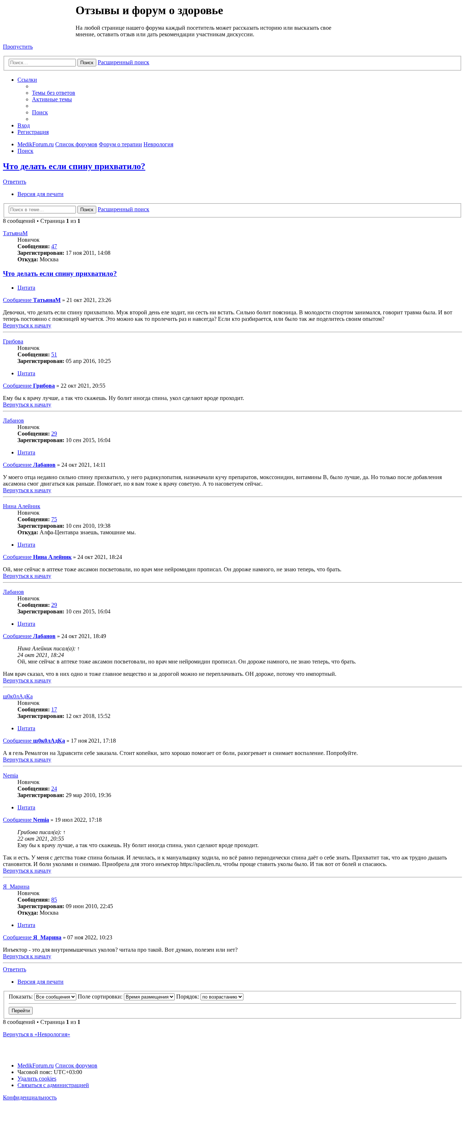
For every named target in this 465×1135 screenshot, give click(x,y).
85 (54, 900)
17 (54, 709)
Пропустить (18, 47)
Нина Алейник (21, 506)
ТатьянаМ (15, 233)
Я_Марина (16, 886)
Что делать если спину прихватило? (74, 166)
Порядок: (188, 996)
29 (54, 433)
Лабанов (13, 420)
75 (54, 519)
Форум (39, 20)
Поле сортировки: (101, 996)
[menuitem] (53, 93)
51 (54, 354)
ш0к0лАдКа (18, 696)
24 (54, 788)
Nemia (10, 775)
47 (54, 246)
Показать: (21, 996)
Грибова (13, 341)
